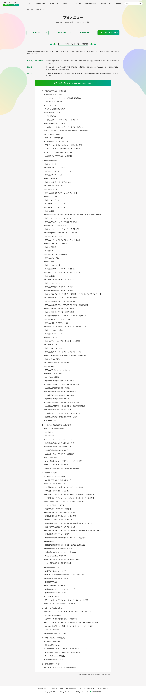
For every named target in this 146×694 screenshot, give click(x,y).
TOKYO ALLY (77, 3)
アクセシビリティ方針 (57, 688)
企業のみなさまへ (40, 3)
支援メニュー (54, 3)
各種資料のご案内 (106, 3)
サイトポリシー (43, 688)
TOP (28, 3)
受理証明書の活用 (90, 3)
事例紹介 (65, 3)
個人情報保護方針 (71, 688)
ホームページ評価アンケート (88, 688)
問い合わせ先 (104, 688)
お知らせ (118, 3)
